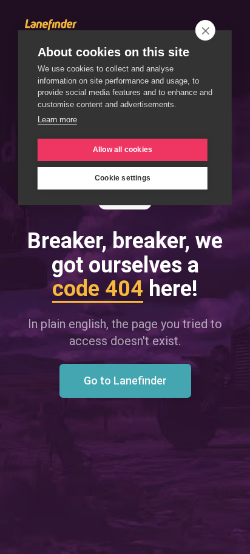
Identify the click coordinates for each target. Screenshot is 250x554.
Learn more (57, 119)
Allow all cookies (122, 149)
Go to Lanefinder (125, 380)
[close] (205, 30)
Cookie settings (122, 178)
